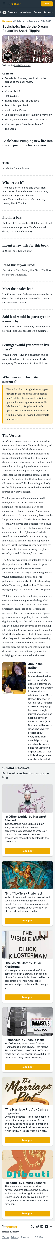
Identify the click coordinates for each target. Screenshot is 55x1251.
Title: (7, 86)
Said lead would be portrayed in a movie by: (28, 114)
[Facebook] (46, 1226)
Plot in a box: (12, 96)
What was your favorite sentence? (24, 124)
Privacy (15, 1237)
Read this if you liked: (16, 105)
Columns (12, 12)
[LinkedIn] (42, 1226)
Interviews (25, 12)
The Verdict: (11, 129)
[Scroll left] (4, 12)
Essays (37, 12)
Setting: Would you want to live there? (26, 119)
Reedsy (16, 1232)
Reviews (48, 12)
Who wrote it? (12, 91)
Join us (47, 3)
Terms (5, 1237)
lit (14, 4)
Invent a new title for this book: (22, 100)
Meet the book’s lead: (16, 110)
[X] (32, 1226)
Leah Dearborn (22, 65)
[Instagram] (37, 1226)
